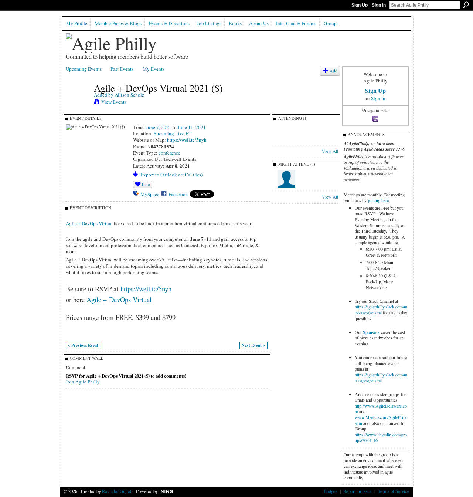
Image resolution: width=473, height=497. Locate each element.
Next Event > (253, 345)
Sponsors (371, 332)
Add (333, 71)
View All (330, 151)
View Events (113, 101)
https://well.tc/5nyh (187, 139)
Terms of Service (393, 491)
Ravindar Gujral (116, 491)
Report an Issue (357, 491)
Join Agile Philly (83, 381)
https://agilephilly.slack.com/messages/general (381, 309)
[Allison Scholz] (77, 103)
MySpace (149, 194)
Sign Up (359, 5)
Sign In (379, 5)
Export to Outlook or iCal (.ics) (171, 174)
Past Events (121, 68)
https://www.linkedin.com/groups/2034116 (381, 437)
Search (466, 4)
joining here (378, 200)
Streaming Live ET (172, 133)
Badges (330, 491)
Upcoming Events (84, 68)
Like (146, 184)
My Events (153, 68)
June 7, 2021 (158, 127)
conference (169, 152)
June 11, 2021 (192, 127)
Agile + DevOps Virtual (89, 223)
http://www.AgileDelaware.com (381, 409)
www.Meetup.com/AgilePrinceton (381, 420)
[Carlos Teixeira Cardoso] (286, 186)
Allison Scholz (129, 94)
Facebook (178, 194)
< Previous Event (83, 345)
